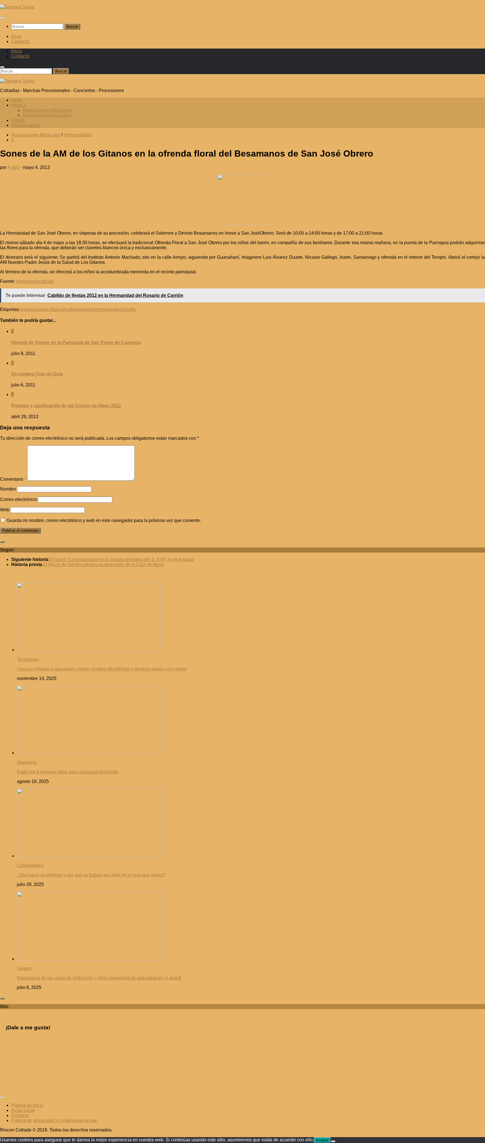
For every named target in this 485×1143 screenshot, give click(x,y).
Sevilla (129, 309)
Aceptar (322, 1140)
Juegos (24, 968)
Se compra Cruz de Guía (37, 374)
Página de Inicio (27, 1105)
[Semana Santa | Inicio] (17, 6)
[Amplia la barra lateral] (2, 542)
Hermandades (25, 125)
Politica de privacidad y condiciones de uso (54, 1120)
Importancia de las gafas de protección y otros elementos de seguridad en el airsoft (99, 977)
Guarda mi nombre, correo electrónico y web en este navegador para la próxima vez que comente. (104, 520)
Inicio (16, 36)
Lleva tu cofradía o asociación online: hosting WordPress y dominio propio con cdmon (102, 668)
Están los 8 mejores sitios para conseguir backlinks (67, 771)
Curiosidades (30, 865)
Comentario (13, 479)
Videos (18, 120)
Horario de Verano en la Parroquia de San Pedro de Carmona (76, 342)
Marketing (26, 762)
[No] (333, 1141)
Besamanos (82, 309)
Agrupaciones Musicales (47, 110)
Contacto (20, 41)
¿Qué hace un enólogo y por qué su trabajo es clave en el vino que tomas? (91, 874)
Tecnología (28, 659)
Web (4, 509)
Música (18, 105)
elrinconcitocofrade (35, 281)
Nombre (8, 489)
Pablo (13, 167)
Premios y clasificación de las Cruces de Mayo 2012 (66, 405)
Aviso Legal (23, 1110)
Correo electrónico (18, 499)
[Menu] (2, 18)
